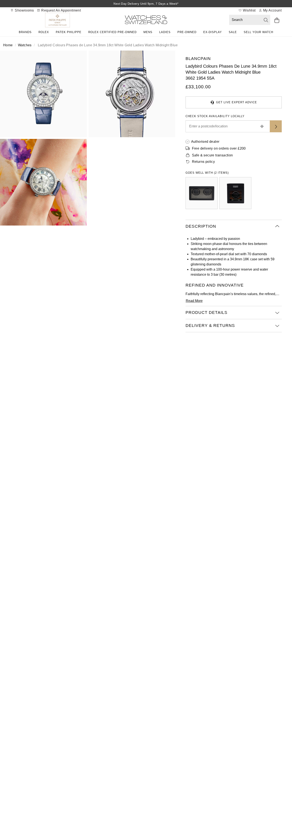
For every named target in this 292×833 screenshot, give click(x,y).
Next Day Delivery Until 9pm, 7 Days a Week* (146, 3)
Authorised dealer (205, 141)
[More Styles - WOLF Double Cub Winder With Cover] (202, 193)
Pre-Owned (186, 32)
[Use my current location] (262, 126)
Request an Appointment (60, 10)
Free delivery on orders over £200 (219, 148)
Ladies (165, 32)
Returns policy (203, 161)
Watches (25, 45)
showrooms (24, 10)
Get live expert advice (236, 102)
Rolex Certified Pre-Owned (112, 32)
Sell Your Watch (258, 32)
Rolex (43, 32)
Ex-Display (212, 32)
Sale (233, 32)
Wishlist (249, 10)
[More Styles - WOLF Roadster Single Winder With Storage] (235, 193)
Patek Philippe (68, 32)
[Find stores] (276, 126)
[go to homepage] (146, 20)
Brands (25, 32)
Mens (147, 32)
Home (8, 45)
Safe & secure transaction (212, 155)
